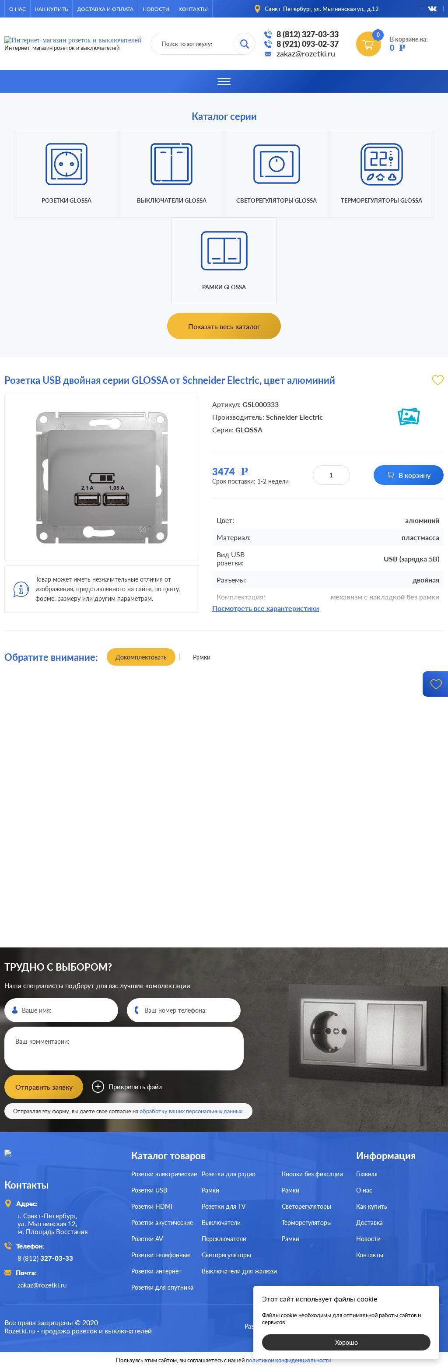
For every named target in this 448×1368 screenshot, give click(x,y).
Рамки (210, 1190)
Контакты (193, 9)
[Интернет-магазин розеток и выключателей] (61, 1161)
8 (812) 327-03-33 (307, 34)
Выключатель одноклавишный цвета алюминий (379, 695)
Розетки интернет (156, 1271)
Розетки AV (147, 1238)
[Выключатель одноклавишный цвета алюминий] (378, 766)
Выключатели (221, 1222)
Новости (156, 9)
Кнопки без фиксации (312, 1174)
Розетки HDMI (151, 1206)
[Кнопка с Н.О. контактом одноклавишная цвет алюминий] (69, 766)
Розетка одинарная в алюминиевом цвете (224, 695)
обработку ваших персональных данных (191, 1111)
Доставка (369, 1222)
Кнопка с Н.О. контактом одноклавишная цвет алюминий (69, 695)
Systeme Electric (252, 821)
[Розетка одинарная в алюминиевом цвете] (224, 766)
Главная (367, 1174)
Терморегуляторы (307, 1222)
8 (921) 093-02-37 (307, 44)
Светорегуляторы (226, 1255)
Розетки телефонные (160, 1255)
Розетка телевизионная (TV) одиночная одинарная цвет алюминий (224, 947)
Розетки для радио (229, 1174)
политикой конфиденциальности (288, 1360)
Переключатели (224, 1238)
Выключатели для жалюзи (239, 1271)
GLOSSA (248, 429)
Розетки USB (149, 1190)
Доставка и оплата (105, 9)
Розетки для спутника (162, 1287)
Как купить (51, 9)
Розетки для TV (223, 1206)
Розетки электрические (164, 1174)
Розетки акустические (162, 1222)
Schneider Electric (294, 417)
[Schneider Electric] (409, 417)
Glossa (110, 839)
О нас (17, 9)
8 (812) (45, 1258)
